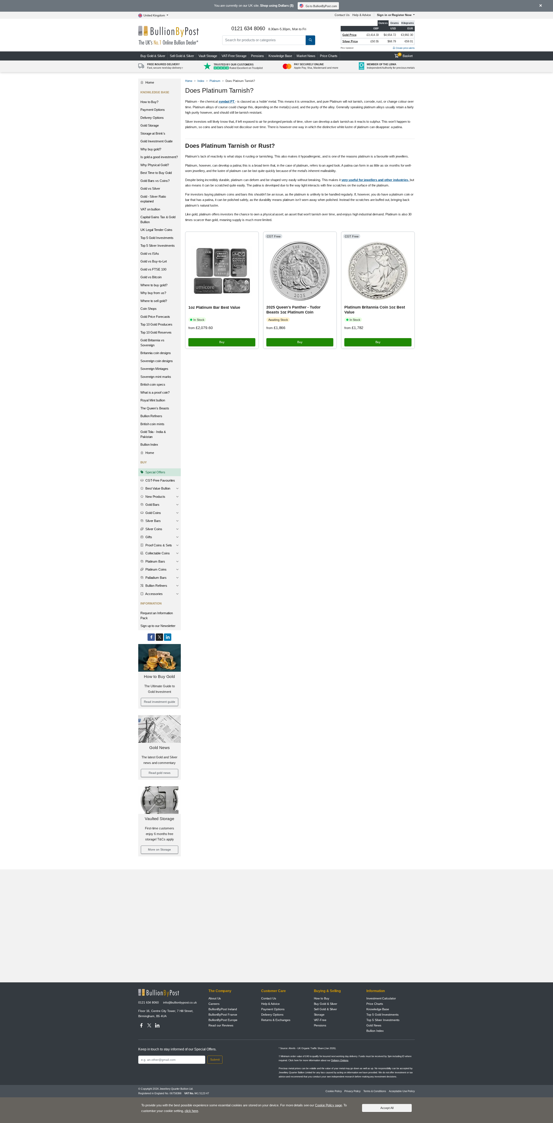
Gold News (159, 747)
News (306, 56)
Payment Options (152, 109)
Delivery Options (152, 117)
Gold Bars (152, 504)
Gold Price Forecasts (155, 316)
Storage (319, 1014)
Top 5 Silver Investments (157, 245)
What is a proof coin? (155, 392)
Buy (152, 56)
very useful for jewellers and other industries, (376, 180)
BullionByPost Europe (222, 1020)
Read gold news (159, 773)
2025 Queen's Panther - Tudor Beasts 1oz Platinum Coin (293, 309)
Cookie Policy (334, 1091)
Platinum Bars (155, 561)
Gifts (148, 537)
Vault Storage (208, 56)
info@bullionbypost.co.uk (180, 1002)
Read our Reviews (220, 1025)
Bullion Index (149, 444)
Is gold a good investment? (159, 157)
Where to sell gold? (153, 301)
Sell (182, 56)
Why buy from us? (153, 293)
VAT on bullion (150, 209)
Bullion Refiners (151, 416)
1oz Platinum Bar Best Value (214, 307)
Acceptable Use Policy (402, 1091)
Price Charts (328, 56)
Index (200, 81)
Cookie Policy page (328, 1105)
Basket (406, 55)
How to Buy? (149, 102)
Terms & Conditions (374, 1091)
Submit (215, 1059)
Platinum (215, 81)
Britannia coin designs (155, 353)
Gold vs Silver (150, 188)
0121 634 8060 (148, 1002)
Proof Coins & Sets (158, 545)
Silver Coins (153, 529)
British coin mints (152, 424)
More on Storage (159, 849)
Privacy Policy (352, 1091)
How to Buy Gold (159, 676)
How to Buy (321, 998)
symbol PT (227, 101)
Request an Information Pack (156, 615)
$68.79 (392, 41)
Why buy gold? (150, 149)
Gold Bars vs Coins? (154, 181)
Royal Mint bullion (152, 400)
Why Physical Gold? (154, 165)
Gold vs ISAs (149, 253)
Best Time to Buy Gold (156, 173)
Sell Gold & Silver (325, 1009)
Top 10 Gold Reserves (156, 332)
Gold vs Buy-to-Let (153, 261)
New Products (155, 496)
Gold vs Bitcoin (151, 277)
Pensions (257, 56)
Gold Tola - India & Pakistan (153, 434)
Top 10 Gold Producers (156, 324)
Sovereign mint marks (155, 377)
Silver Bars (153, 521)
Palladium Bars (156, 577)
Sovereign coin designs (156, 361)
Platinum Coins (156, 569)
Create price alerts (405, 48)
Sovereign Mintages (154, 369)
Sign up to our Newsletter (157, 626)
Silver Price (350, 41)
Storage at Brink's (152, 133)
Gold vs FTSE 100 (153, 269)
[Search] (310, 40)
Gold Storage (149, 125)
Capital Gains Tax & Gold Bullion (157, 219)
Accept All (387, 1108)
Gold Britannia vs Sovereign (152, 342)
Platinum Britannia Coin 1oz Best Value (374, 309)
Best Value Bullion (157, 488)
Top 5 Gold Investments (156, 238)
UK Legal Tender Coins (156, 230)
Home (149, 82)
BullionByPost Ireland (222, 1009)
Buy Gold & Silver (325, 1003)
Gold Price (349, 35)
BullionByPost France (222, 1014)
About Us (214, 998)
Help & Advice (361, 15)
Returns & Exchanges (275, 1020)
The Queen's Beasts (154, 408)
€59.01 (409, 41)
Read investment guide (159, 701)
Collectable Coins (157, 553)
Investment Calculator (381, 998)
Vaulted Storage (159, 818)
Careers (213, 1003)
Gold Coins (153, 513)
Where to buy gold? (153, 285)
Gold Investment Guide (156, 141)
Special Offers (155, 472)
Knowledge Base (280, 56)
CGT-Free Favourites (160, 480)
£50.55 (374, 41)
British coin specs (152, 384)
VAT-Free (234, 56)
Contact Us (342, 15)
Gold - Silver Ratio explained (153, 199)
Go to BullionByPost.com (321, 6)
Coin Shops (148, 308)
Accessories (154, 594)
